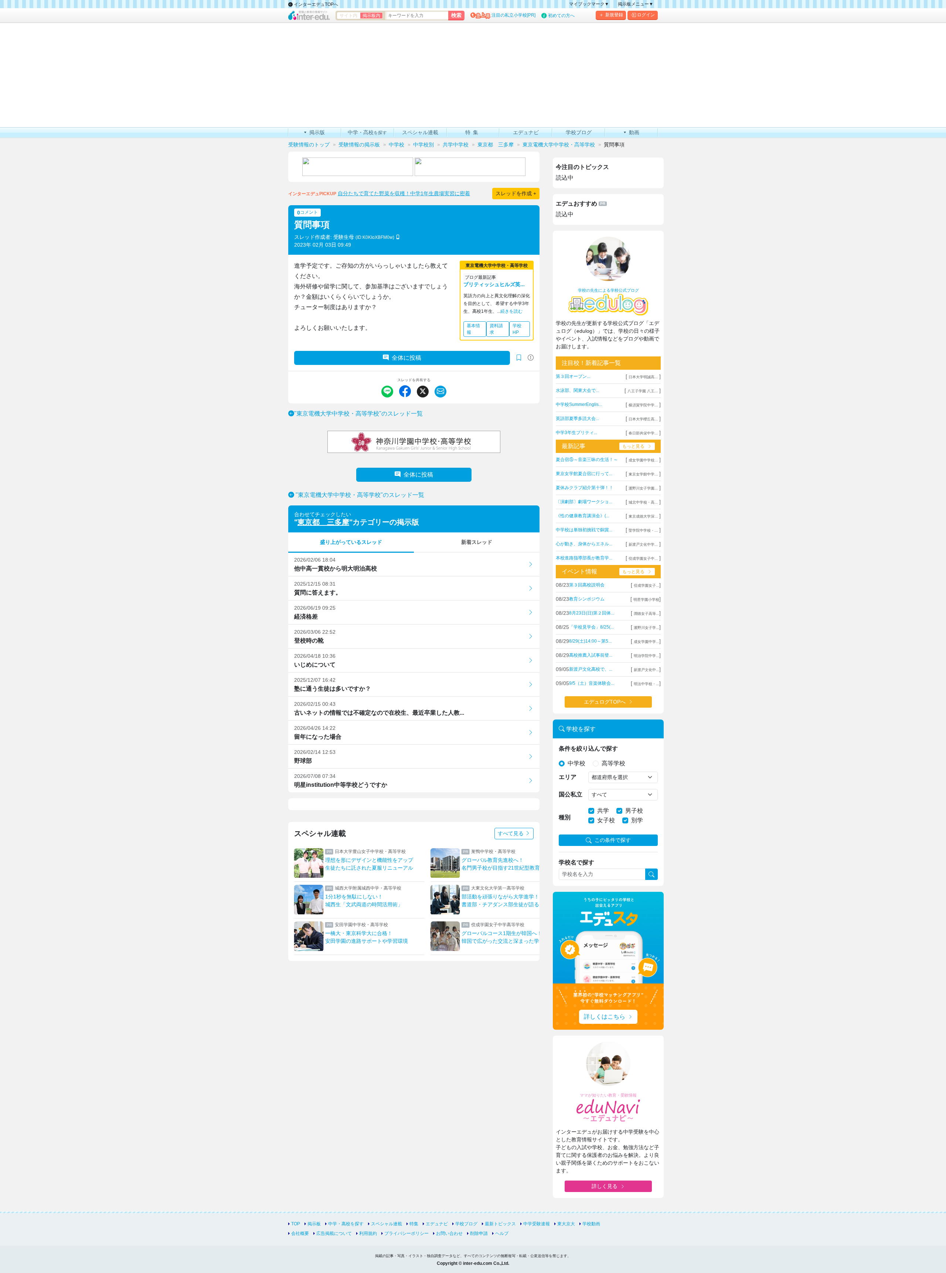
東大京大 (566, 1223)
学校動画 (591, 1223)
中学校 (576, 763)
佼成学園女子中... (643, 558)
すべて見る (511, 833)
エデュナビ (437, 1223)
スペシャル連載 (386, 1223)
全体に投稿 (406, 358)
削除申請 (479, 1233)
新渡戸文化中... (646, 670)
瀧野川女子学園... (643, 488)
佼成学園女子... (646, 585)
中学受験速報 (536, 1223)
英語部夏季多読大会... (577, 418)
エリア (567, 777)
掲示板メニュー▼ (635, 4)
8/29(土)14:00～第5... (590, 641)
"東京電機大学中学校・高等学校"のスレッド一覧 (358, 413)
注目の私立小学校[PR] (513, 15)
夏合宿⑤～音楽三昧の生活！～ (587, 459)
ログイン (646, 14)
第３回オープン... (573, 376)
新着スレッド (476, 542)
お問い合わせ (449, 1233)
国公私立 (570, 794)
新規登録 (614, 14)
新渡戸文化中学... (643, 544)
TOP (295, 1223)
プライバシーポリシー (406, 1233)
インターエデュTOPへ (315, 4)
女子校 (606, 820)
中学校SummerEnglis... (579, 404)
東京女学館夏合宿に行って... (584, 473)
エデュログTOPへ (605, 702)
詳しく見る (604, 1186)
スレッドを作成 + (516, 193)
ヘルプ (501, 1233)
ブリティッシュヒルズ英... (494, 284)
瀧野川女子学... (646, 628)
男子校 (634, 811)
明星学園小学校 (646, 599)
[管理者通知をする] (531, 358)
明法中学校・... (646, 684)
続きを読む (511, 311)
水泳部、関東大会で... (577, 390)
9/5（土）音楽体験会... (591, 683)
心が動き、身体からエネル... (584, 543)
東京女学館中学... (643, 474)
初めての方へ (561, 15)
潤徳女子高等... (646, 614)
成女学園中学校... (643, 460)
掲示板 (314, 1223)
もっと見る (633, 446)
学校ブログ (466, 1223)
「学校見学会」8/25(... (591, 627)
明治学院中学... (646, 656)
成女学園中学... (646, 642)
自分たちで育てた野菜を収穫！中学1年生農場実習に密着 (404, 193)
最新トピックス (500, 1223)
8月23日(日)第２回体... (591, 613)
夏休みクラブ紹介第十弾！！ (584, 487)
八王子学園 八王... (642, 391)
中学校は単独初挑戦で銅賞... (584, 529)
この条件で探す (613, 840)
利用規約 (368, 1233)
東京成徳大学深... (643, 516)
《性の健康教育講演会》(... (582, 515)
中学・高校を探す (346, 1223)
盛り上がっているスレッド (351, 542)
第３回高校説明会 (587, 585)
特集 (413, 1223)
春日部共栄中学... (643, 433)
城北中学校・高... (643, 502)
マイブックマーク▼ (589, 4)
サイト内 (348, 15)
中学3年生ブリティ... (576, 432)
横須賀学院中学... (643, 405)
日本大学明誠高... (643, 377)
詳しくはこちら (604, 1016)
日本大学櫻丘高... (643, 419)
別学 (637, 820)
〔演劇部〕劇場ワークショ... (584, 501)
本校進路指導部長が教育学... (584, 558)
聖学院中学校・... (643, 530)
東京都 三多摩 (323, 522)
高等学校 (613, 763)
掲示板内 (371, 15)
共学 (603, 811)
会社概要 (300, 1233)
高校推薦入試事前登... (590, 655)
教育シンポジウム (587, 599)
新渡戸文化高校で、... (590, 669)
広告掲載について (334, 1233)
